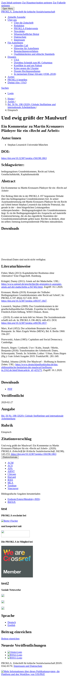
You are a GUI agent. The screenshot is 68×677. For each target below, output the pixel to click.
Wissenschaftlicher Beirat (26, 34)
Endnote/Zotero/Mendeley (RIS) (24, 499)
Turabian (12, 485)
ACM (10, 462)
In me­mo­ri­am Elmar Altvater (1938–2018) (35, 74)
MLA (10, 482)
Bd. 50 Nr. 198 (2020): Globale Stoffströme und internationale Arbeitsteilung (32, 106)
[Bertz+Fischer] (9, 521)
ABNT (11, 471)
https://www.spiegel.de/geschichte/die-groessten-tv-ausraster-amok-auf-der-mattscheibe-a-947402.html (31, 285)
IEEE (10, 480)
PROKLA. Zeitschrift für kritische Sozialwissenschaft (28, 11)
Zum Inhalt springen (11, 2)
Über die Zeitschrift (23, 22)
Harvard (12, 477)
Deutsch (12, 622)
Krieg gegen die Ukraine (26, 68)
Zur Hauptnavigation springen (37, 2)
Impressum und (22, 666)
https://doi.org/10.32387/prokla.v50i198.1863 (24, 158)
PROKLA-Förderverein (26, 28)
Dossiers (12, 57)
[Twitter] (2, 602)
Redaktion (19, 25)
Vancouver (13, 488)
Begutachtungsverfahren (26, 51)
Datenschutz (20, 37)
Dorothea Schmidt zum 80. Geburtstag (33, 62)
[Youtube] (2, 609)
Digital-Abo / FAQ (17, 82)
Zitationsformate (10, 457)
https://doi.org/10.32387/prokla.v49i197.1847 (24, 300)
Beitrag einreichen (10, 638)
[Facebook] (2, 596)
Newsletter (19, 31)
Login (11, 93)
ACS (10, 465)
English (11, 625)
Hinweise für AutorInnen (26, 48)
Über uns (12, 20)
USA (16, 59)
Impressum (19, 39)
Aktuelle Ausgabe (16, 17)
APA (10, 468)
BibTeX (12, 502)
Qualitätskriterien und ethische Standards (34, 54)
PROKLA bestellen (17, 79)
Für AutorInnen (15, 42)
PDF (10, 389)
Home (11, 98)
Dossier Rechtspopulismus (27, 71)
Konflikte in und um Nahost (28, 65)
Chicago (12, 474)
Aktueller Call (21, 45)
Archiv (11, 77)
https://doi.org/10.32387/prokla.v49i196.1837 (24, 323)
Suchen (5, 88)
